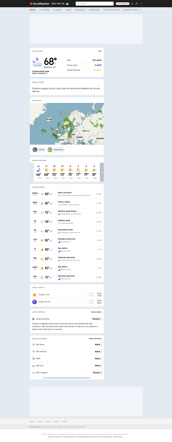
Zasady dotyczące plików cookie (87, 437)
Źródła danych (118, 437)
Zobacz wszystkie (95, 339)
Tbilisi (56, 421)
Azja (40, 421)
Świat (32, 421)
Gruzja (48, 421)
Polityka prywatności (70, 437)
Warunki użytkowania (55, 437)
